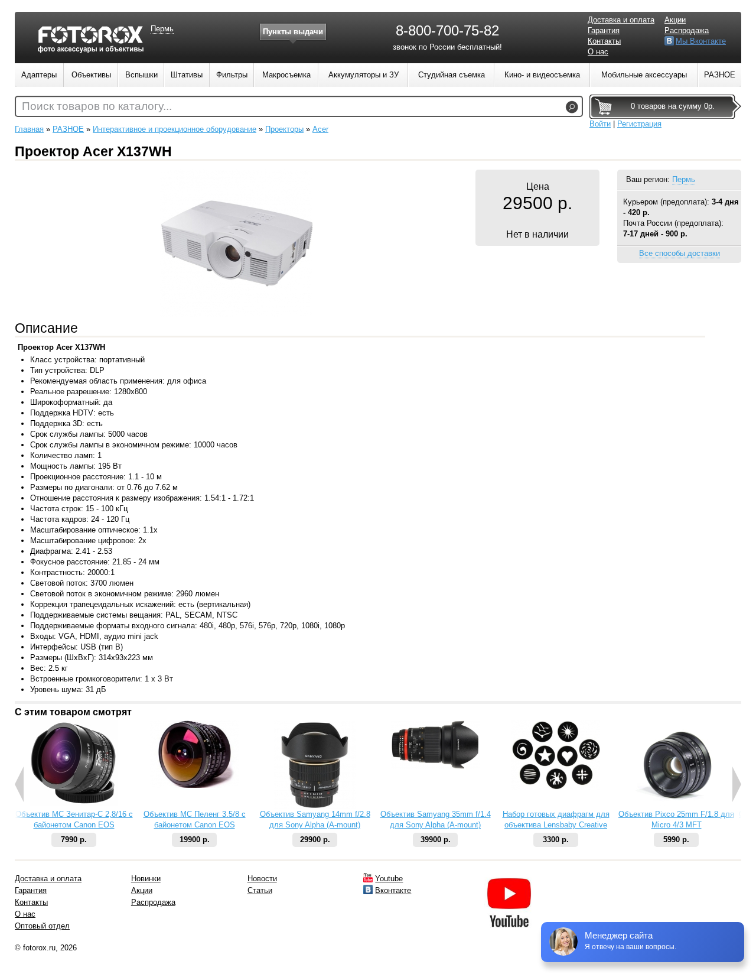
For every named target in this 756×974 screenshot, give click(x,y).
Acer (320, 129)
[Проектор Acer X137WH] (236, 314)
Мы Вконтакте (701, 41)
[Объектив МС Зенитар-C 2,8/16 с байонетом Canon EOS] (74, 802)
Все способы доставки (679, 253)
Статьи (259, 890)
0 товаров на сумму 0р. (673, 106)
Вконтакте (393, 890)
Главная (29, 129)
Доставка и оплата (621, 19)
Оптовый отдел (42, 925)
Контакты (604, 41)
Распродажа (686, 30)
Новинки (146, 878)
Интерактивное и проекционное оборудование (174, 129)
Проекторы (284, 129)
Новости (262, 878)
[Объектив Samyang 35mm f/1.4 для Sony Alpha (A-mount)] (435, 766)
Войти (600, 123)
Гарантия (604, 30)
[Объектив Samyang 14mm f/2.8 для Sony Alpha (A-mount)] (315, 806)
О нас (598, 51)
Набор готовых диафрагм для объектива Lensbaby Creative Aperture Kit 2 (556, 825)
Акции (675, 19)
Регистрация (639, 123)
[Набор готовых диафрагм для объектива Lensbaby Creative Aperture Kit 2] (555, 787)
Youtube (389, 878)
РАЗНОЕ (68, 129)
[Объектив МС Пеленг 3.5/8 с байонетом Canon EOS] (194, 785)
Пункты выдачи (293, 31)
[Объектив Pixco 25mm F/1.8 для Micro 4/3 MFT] (676, 806)
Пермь (683, 179)
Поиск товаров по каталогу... (97, 106)
